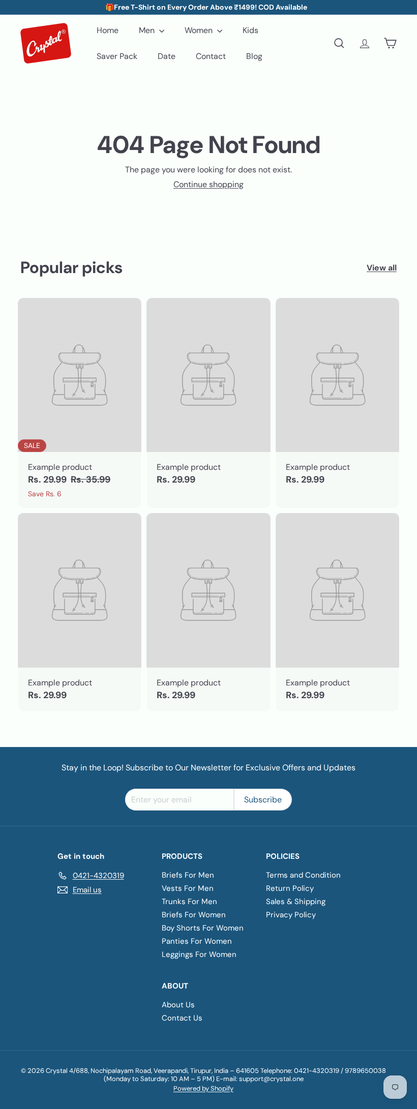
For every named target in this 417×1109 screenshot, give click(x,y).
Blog (254, 56)
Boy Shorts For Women (203, 928)
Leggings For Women (199, 954)
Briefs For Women (194, 915)
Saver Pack (117, 56)
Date (166, 56)
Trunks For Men (189, 901)
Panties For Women (197, 941)
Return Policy (290, 888)
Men (148, 30)
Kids (250, 30)
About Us (178, 1005)
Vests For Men (188, 888)
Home (107, 30)
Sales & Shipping (295, 901)
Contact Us (182, 1018)
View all (382, 268)
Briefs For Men (188, 875)
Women (200, 30)
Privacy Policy (291, 915)
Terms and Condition (303, 875)
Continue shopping (208, 184)
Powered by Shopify (203, 1088)
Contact (211, 56)
